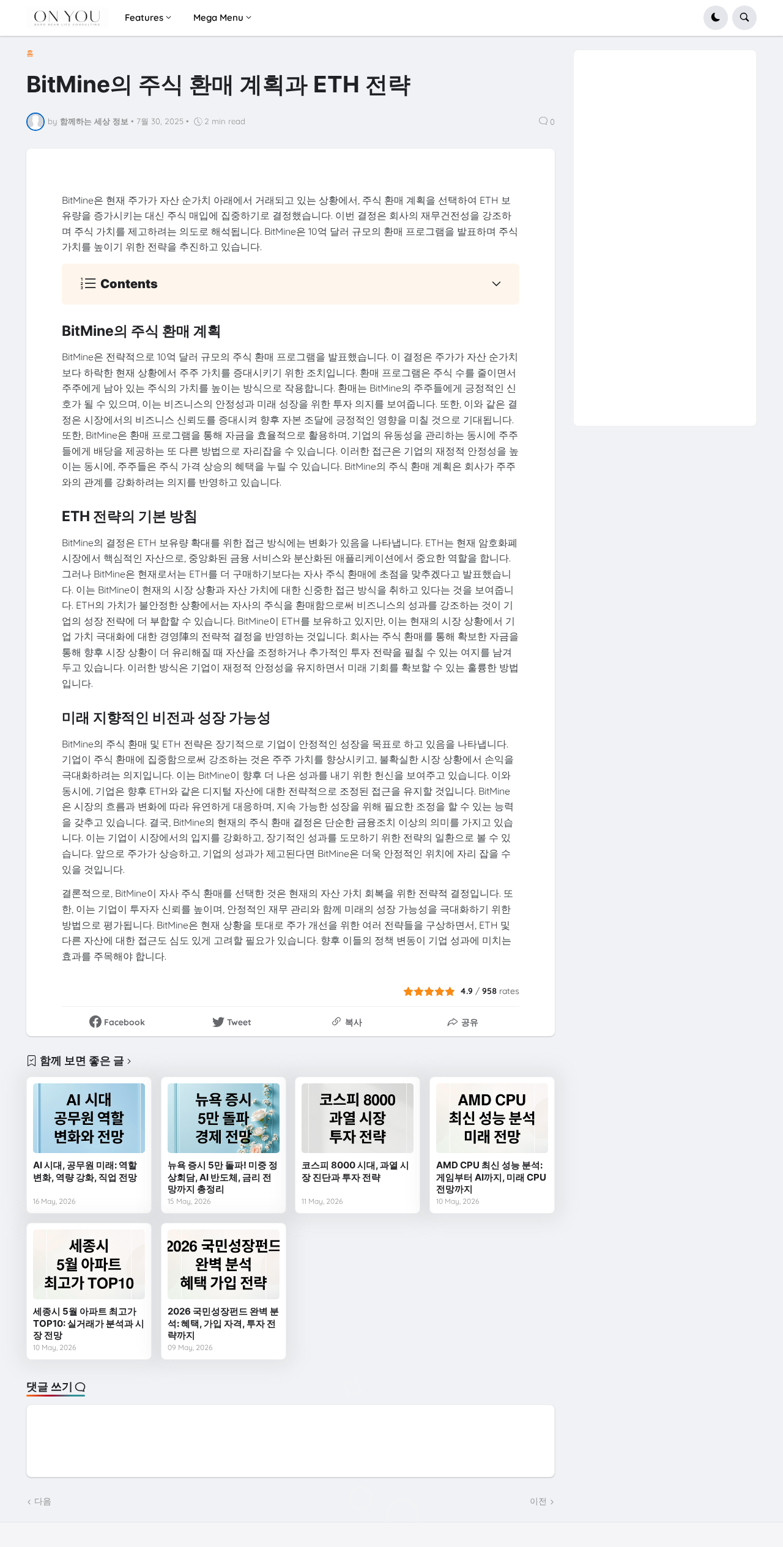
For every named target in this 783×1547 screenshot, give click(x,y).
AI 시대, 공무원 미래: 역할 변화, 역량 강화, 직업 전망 (85, 1171)
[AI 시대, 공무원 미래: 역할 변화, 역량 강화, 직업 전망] (89, 1118)
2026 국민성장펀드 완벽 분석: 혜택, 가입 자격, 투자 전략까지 (223, 1323)
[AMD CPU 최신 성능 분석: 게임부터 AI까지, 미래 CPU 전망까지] (492, 1118)
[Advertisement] (664, 233)
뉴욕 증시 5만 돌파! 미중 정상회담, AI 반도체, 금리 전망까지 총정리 (223, 1177)
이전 (538, 1501)
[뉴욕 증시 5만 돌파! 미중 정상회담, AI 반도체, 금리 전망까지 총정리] (224, 1118)
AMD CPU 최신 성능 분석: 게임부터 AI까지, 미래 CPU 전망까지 (491, 1177)
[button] (715, 18)
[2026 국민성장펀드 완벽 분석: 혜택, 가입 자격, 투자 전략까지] (224, 1264)
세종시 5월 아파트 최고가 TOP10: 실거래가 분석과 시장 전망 (88, 1323)
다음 (42, 1501)
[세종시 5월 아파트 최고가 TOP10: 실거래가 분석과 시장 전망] (89, 1264)
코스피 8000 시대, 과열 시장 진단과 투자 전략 (355, 1171)
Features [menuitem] (144, 17)
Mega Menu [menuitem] (218, 17)
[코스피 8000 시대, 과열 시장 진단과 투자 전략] (358, 1118)
